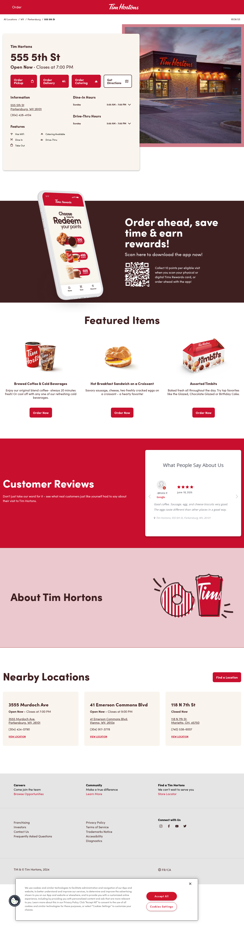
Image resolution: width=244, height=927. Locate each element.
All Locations (10, 19)
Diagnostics (94, 841)
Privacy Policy (95, 822)
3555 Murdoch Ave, (24, 720)
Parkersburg (34, 19)
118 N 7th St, (185, 720)
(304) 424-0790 (19, 729)
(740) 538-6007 (181, 729)
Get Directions (114, 81)
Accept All (162, 896)
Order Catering (81, 81)
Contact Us (21, 832)
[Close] (190, 884)
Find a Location (227, 677)
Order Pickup (18, 81)
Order (17, 7)
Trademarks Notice (99, 832)
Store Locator (167, 794)
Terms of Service (97, 827)
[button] (15, 901)
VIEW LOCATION (17, 736)
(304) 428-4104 (20, 115)
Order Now (41, 412)
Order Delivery (49, 81)
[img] (184, 826)
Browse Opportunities (29, 794)
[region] (106, 899)
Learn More (94, 794)
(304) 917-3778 (100, 729)
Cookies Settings (161, 907)
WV (22, 19)
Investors (20, 827)
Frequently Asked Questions (33, 836)
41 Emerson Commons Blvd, (109, 720)
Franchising (22, 822)
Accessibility (94, 836)
